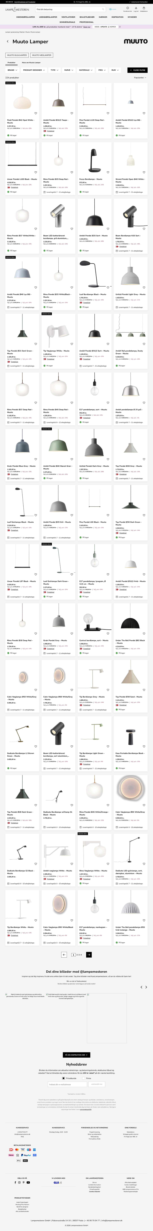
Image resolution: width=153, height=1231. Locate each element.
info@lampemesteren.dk (22, 1134)
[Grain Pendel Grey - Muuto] (58, 629)
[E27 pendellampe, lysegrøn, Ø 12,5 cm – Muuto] (95, 572)
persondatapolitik (85, 1109)
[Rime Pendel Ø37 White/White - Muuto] (22, 226)
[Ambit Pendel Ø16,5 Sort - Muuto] (95, 341)
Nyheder (132, 17)
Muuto (28, 32)
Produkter (11, 62)
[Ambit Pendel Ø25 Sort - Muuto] (95, 226)
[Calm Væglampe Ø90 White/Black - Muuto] (58, 918)
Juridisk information (94, 1185)
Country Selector (94, 1191)
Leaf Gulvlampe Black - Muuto (20, 522)
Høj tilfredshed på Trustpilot (24, 2)
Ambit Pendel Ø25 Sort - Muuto (93, 235)
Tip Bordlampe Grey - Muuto (92, 697)
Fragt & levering (94, 1132)
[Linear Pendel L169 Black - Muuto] (22, 168)
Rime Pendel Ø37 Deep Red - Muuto (20, 410)
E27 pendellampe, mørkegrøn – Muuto (93, 928)
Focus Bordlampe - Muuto (90, 179)
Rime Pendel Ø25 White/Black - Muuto (57, 295)
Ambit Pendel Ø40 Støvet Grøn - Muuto (57, 467)
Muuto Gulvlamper (17, 55)
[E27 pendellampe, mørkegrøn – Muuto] (95, 918)
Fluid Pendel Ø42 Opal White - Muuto (20, 121)
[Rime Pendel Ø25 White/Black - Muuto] (58, 283)
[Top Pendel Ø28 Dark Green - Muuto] (22, 802)
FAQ (22, 1136)
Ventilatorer (68, 17)
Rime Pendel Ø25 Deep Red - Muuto (56, 180)
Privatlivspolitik (94, 1189)
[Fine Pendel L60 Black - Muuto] (95, 513)
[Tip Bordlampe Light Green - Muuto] (95, 743)
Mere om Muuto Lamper (31, 62)
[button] (35, 113)
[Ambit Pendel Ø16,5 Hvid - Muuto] (131, 572)
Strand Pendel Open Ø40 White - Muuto (130, 180)
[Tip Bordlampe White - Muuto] (22, 918)
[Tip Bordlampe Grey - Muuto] (95, 686)
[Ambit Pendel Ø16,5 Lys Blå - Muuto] (131, 111)
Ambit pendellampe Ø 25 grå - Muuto (129, 410)
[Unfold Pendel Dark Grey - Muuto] (95, 455)
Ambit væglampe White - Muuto (57, 870)
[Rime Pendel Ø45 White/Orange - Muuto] (95, 802)
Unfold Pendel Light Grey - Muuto (130, 294)
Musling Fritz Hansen (22, 1204)
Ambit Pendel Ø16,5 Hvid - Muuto (131, 581)
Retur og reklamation (94, 1134)
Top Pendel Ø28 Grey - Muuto (129, 466)
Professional (87, 22)
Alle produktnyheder (22, 1211)
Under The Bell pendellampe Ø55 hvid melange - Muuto (130, 928)
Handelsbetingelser (94, 1187)
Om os (95, 1182)
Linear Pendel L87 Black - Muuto (21, 581)
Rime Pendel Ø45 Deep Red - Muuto (56, 410)
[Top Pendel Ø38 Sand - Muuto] (131, 686)
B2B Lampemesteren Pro (131, 1189)
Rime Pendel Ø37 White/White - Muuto (21, 236)
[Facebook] (15, 1182)
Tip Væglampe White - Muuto (56, 351)
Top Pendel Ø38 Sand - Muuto (129, 697)
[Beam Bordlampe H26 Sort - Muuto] (131, 226)
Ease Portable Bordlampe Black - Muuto (130, 754)
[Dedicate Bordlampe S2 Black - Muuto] (22, 860)
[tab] (12, 70)
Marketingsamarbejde (131, 1191)
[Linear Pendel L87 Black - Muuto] (22, 572)
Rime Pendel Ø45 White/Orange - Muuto (94, 813)
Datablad (50, 131)
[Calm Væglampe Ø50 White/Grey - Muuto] (22, 686)
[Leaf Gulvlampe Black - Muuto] (22, 513)
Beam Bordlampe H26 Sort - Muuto (128, 236)
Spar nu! (86, 27)
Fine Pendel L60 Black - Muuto (92, 522)
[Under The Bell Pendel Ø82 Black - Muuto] (131, 629)
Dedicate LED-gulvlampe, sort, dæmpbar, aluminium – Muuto (129, 872)
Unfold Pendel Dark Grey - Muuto (94, 466)
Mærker (22, 32)
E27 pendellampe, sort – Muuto (93, 409)
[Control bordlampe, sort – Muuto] (95, 629)
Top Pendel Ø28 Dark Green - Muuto (20, 813)
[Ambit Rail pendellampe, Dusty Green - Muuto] (131, 341)
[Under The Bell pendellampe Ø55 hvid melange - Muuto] (131, 918)
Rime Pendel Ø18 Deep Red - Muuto (20, 641)
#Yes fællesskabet (130, 1182)
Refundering (94, 1136)
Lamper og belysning (12, 32)
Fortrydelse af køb (94, 1139)
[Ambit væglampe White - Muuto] (58, 860)
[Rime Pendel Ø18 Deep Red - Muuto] (22, 629)
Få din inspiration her (75, 1055)
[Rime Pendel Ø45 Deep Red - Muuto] (58, 398)
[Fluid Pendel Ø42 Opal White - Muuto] (22, 111)
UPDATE (105, 27)
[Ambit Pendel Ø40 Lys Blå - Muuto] (22, 283)
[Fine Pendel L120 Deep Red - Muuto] (95, 111)
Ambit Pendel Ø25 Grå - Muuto (57, 522)
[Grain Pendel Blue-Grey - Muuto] (22, 455)
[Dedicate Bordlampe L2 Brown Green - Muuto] (22, 743)
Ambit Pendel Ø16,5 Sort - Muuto (94, 351)
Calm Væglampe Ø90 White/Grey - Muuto (130, 813)
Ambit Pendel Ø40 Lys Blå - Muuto (19, 295)
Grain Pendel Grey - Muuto (55, 640)
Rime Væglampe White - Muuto (93, 870)
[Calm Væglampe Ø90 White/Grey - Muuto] (131, 802)
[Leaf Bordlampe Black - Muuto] (95, 283)
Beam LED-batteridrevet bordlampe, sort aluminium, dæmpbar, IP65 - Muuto (55, 754)
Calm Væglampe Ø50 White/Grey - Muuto (21, 698)
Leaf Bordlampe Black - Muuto (92, 294)
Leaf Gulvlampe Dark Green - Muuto (56, 582)
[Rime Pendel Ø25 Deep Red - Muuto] (58, 168)
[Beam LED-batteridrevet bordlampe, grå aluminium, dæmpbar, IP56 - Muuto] (58, 226)
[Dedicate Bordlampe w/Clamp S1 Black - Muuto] (58, 802)
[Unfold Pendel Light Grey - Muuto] (131, 283)
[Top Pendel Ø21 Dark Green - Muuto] (22, 341)
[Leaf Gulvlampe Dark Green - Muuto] (58, 572)
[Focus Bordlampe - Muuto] (95, 168)
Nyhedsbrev (130, 1132)
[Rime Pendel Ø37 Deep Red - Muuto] (22, 398)
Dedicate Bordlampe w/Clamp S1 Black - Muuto (57, 813)
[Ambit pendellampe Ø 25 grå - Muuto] (131, 398)
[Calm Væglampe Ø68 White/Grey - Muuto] (58, 686)
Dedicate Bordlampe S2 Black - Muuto (20, 872)
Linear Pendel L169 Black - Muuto (22, 179)
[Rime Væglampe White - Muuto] (95, 860)
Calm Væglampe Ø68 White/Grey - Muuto (58, 698)
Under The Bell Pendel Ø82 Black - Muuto (130, 641)
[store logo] (17, 9)
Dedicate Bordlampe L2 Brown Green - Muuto (20, 754)
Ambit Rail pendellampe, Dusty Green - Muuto (129, 352)
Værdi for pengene (22, 1207)
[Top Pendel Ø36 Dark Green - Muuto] (131, 513)
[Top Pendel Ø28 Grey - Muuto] (131, 455)
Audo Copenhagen (22, 1202)
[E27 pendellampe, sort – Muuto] (95, 398)
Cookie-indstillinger (130, 1185)
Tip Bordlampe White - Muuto (20, 927)
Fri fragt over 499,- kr (130, 1136)
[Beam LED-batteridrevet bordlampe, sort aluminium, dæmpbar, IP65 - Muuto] (58, 743)
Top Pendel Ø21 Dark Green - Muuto (20, 352)
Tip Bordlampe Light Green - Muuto (92, 754)
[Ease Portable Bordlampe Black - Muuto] (131, 743)
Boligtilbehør (22, 1209)
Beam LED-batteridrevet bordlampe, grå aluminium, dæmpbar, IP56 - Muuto (55, 237)
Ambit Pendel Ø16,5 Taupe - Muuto (55, 121)
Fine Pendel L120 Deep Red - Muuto (92, 121)
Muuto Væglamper (41, 55)
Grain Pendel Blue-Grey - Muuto (21, 466)
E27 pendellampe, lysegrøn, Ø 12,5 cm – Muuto (92, 582)
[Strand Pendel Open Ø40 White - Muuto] (131, 168)
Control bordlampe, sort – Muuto (93, 640)
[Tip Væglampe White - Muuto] (58, 341)
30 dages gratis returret (130, 1134)
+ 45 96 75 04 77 (22, 1132)
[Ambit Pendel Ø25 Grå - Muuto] (58, 513)
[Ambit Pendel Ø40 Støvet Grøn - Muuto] (58, 455)
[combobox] (70, 9)
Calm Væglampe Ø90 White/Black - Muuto (58, 928)
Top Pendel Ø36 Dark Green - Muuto (129, 523)
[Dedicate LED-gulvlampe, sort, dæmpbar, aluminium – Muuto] (131, 860)
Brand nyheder (130, 1187)
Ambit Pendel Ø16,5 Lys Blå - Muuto (128, 121)
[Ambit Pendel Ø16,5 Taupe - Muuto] (58, 111)
